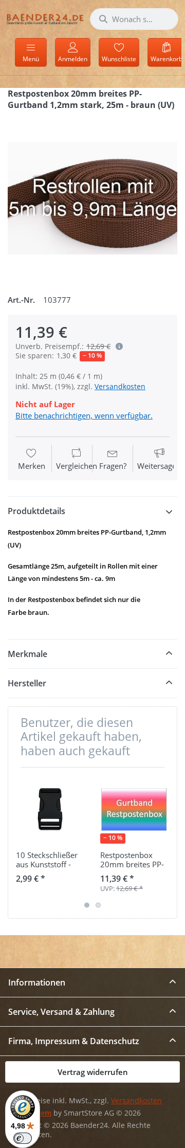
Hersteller (27, 683)
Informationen (36, 982)
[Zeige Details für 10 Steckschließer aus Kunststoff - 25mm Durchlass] (50, 809)
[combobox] (134, 19)
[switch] (22, 1138)
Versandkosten (120, 386)
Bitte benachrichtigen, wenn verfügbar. (84, 415)
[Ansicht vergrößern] (92, 198)
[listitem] (92, 198)
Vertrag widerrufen (93, 1072)
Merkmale (27, 654)
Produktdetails (36, 511)
